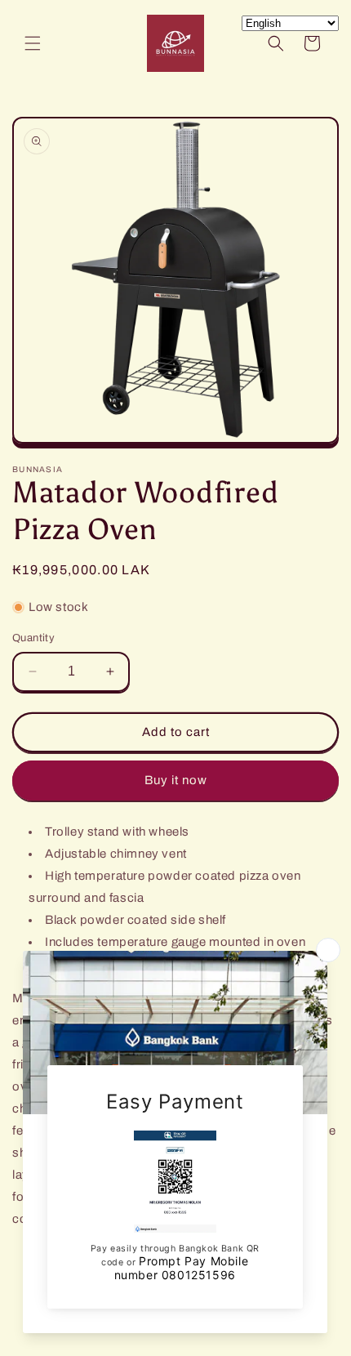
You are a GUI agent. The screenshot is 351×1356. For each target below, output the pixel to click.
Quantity (33, 638)
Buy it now (175, 780)
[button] (33, 43)
